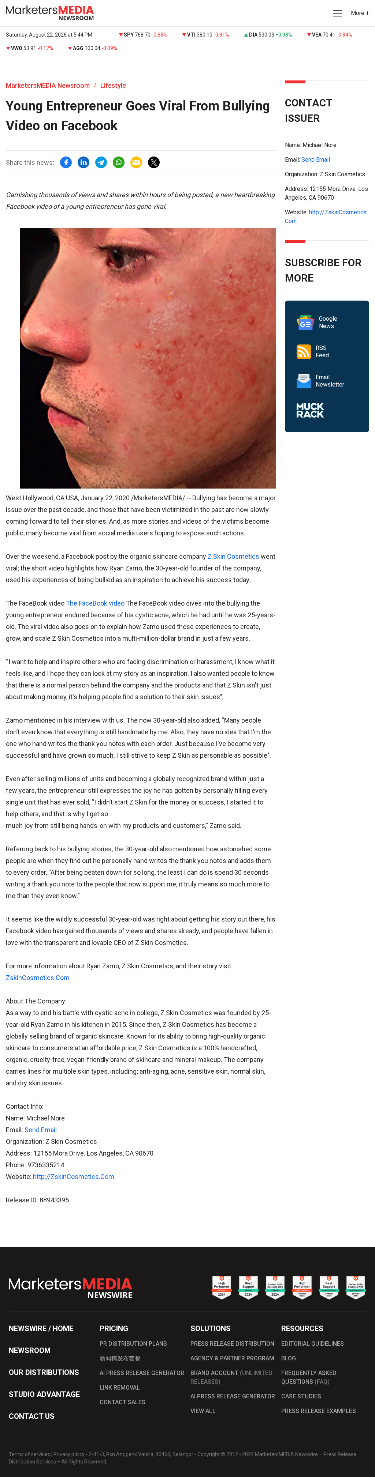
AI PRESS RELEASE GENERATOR (142, 1372)
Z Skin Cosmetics (233, 556)
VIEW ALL (203, 1411)
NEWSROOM (30, 1350)
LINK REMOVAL (120, 1387)
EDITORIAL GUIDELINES (312, 1343)
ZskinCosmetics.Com (38, 977)
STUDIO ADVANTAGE (44, 1394)
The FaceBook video (96, 603)
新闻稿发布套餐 (120, 1358)
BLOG (288, 1358)
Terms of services (29, 1454)
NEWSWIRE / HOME (41, 1328)
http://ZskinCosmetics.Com (73, 1176)
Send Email (41, 1130)
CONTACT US (32, 1416)
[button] (337, 13)
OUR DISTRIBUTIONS (44, 1372)
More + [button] (360, 13)
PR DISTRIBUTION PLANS (133, 1343)
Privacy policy (69, 1454)
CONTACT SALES (122, 1402)
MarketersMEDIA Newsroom (48, 85)
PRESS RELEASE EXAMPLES (318, 1411)
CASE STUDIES (301, 1396)
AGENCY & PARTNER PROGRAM (232, 1358)
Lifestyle (113, 85)
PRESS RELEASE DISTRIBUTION (232, 1343)
